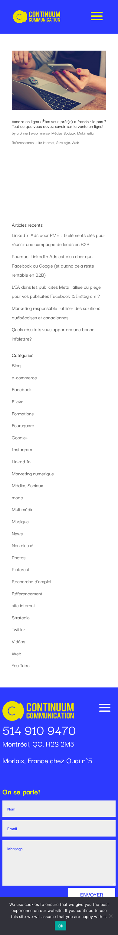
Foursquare (23, 425)
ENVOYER (91, 894)
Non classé (22, 545)
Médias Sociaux (63, 133)
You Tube (21, 665)
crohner (22, 133)
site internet (45, 142)
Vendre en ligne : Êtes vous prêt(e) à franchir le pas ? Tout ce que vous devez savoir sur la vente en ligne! (59, 123)
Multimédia (85, 133)
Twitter (18, 629)
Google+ (20, 437)
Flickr (17, 401)
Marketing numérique (33, 473)
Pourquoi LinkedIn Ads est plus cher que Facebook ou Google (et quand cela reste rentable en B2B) (53, 265)
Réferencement (23, 142)
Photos (18, 557)
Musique (20, 521)
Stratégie (63, 142)
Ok (60, 925)
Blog (16, 365)
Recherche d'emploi (31, 581)
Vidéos (18, 641)
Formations (23, 413)
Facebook (22, 389)
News (17, 533)
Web (75, 142)
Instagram (22, 449)
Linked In (21, 461)
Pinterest (20, 569)
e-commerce (40, 133)
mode (17, 497)
